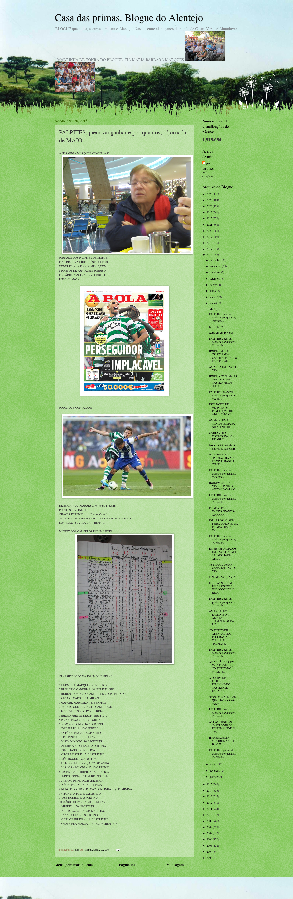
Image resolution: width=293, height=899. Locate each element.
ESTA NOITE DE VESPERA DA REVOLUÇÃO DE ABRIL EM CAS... (221, 409)
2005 (210, 845)
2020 (210, 231)
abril (213, 309)
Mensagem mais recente (74, 864)
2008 (210, 827)
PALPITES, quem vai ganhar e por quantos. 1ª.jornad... (222, 753)
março (214, 764)
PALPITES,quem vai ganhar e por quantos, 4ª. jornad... (222, 473)
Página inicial (129, 864)
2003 (210, 858)
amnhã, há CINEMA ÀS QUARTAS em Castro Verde (222, 700)
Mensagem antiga (180, 864)
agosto (214, 285)
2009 (210, 821)
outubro (214, 272)
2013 (210, 796)
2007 (210, 833)
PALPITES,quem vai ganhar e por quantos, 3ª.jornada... (222, 498)
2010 (210, 815)
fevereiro (215, 770)
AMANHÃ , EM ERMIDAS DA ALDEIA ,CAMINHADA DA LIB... (221, 617)
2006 (210, 839)
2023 (210, 212)
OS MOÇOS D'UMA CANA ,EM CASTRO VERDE (222, 568)
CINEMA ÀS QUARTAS (223, 577)
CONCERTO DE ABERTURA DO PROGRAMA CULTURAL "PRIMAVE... (220, 636)
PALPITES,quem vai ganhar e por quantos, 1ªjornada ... (222, 317)
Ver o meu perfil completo (208, 172)
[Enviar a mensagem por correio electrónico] (118, 849)
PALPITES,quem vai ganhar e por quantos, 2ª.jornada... (222, 602)
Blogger (168, 891)
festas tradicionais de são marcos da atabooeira (222, 446)
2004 (210, 851)
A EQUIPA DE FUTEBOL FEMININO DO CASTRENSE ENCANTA (219, 684)
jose (208, 163)
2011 (210, 809)
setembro (215, 278)
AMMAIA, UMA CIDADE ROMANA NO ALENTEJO (222, 423)
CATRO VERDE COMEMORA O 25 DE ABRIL (221, 436)
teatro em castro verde (221, 332)
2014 (210, 790)
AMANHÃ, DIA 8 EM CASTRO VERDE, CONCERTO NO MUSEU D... (221, 667)
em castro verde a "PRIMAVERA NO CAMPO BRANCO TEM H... (221, 459)
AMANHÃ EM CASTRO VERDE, (223, 368)
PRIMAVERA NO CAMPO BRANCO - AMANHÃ (222, 511)
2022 (210, 218)
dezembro (216, 260)
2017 (210, 249)
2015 (210, 784)
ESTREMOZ (216, 327)
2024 (210, 206)
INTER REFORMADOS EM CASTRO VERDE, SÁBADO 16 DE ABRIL (223, 553)
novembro (216, 266)
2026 (210, 194)
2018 (210, 243)
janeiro (214, 776)
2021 (210, 224)
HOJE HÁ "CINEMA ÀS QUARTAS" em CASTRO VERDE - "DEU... (223, 381)
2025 (210, 200)
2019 (210, 237)
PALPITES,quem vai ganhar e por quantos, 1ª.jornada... (222, 342)
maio (213, 303)
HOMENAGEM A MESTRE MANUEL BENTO (222, 741)
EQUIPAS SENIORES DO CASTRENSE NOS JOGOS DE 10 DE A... (221, 588)
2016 (210, 255)
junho (213, 297)
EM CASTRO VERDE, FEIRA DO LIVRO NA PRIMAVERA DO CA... (223, 525)
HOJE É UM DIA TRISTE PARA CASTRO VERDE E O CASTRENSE (223, 356)
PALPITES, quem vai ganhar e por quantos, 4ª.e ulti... (222, 395)
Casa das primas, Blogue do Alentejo (129, 17)
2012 (210, 802)
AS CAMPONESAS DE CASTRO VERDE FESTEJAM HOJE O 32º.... (222, 727)
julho (213, 291)
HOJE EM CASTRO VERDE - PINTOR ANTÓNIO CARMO (222, 486)
